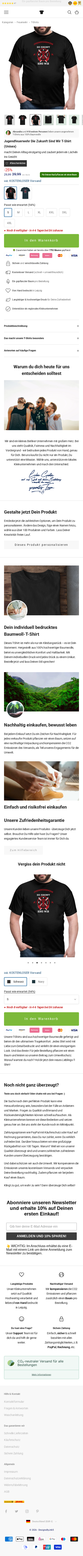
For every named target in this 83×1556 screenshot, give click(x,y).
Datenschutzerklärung (17, 1478)
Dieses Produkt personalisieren (41, 544)
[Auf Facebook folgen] (6, 1511)
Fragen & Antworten (16, 1408)
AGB (6, 1491)
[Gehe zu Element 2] (22, 120)
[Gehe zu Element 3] (35, 120)
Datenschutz (11, 1446)
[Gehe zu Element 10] (74, 120)
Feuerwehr (22, 22)
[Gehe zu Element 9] (61, 120)
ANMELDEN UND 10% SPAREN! (41, 1236)
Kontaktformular (14, 1401)
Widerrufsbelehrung (16, 1485)
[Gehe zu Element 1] (9, 120)
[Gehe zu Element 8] (48, 120)
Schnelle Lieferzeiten (16, 1433)
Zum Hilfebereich (23, 850)
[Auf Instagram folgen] (27, 1511)
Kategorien (8, 22)
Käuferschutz (12, 1439)
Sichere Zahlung (13, 1453)
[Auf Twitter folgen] (17, 1511)
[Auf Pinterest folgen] (37, 1511)
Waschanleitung (13, 1415)
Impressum (11, 1471)
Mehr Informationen (41, 1374)
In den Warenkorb (41, 240)
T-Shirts (35, 22)
